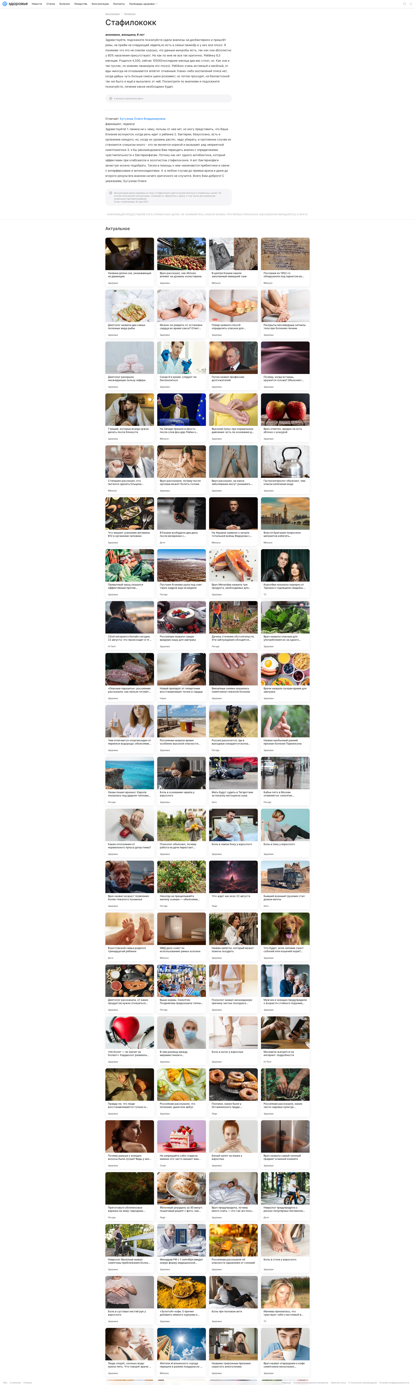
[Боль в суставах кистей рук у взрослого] (129, 1300)
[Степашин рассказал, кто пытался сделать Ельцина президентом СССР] (129, 469)
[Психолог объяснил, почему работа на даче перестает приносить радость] (181, 833)
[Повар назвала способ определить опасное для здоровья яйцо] (233, 314)
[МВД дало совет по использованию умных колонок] (181, 937)
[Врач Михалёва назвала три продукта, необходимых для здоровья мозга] (233, 573)
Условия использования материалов (311, 1382)
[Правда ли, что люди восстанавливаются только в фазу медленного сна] (129, 1092)
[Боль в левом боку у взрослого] (233, 833)
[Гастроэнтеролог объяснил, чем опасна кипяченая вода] (285, 469)
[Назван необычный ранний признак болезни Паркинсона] (285, 729)
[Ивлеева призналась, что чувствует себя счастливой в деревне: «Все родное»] (285, 1300)
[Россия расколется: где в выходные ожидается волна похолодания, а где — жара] (233, 729)
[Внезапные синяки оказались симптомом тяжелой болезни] (233, 677)
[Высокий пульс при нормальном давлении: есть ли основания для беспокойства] (233, 417)
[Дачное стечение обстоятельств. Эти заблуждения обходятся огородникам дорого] (233, 625)
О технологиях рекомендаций (363, 1382)
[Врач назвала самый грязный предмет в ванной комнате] (285, 1144)
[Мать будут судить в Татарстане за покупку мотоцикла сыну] (233, 781)
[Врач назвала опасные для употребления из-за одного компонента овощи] (285, 625)
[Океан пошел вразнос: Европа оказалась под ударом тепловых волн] (129, 781)
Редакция (286, 1382)
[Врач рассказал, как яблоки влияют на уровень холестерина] (181, 262)
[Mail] (5, 4)
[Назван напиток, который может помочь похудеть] (233, 937)
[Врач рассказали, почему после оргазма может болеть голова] (181, 469)
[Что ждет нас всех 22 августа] (233, 885)
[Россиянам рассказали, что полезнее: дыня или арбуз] (181, 1092)
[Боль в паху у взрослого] (285, 833)
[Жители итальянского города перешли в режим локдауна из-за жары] (181, 1352)
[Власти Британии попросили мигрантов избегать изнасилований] (285, 521)
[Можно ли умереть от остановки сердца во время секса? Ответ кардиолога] (181, 314)
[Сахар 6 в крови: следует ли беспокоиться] (181, 366)
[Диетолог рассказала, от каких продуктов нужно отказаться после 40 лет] (129, 988)
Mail (5, 1382)
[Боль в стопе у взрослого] (285, 1248)
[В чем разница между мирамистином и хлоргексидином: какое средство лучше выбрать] (181, 1040)
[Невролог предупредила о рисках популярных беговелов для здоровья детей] (285, 1196)
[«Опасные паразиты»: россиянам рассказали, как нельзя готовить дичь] (129, 677)
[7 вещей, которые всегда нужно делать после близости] (129, 417)
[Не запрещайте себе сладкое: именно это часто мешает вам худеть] (181, 1144)
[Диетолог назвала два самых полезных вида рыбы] (129, 314)
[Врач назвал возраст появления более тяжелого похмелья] (129, 885)
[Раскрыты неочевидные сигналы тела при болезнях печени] (285, 314)
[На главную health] (17, 4)
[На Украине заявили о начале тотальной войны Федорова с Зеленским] (233, 521)
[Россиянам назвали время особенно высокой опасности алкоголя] (181, 729)
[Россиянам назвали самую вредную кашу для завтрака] (181, 625)
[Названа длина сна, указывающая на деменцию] (129, 262)
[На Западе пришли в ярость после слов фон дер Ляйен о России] (181, 417)
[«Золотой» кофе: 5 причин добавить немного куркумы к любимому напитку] (181, 1300)
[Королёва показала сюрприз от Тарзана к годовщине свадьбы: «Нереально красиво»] (285, 573)
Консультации (112, 13)
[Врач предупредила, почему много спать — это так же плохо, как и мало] (233, 1196)
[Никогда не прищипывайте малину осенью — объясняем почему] (181, 885)
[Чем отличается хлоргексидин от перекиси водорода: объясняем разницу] (129, 729)
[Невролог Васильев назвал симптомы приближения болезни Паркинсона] (129, 1248)
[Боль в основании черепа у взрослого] (181, 781)
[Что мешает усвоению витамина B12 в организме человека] (129, 521)
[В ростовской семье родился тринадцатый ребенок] (129, 937)
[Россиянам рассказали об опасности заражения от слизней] (233, 1248)
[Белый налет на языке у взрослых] (233, 1144)
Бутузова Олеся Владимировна (142, 118)
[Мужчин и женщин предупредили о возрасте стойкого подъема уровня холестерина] (285, 988)
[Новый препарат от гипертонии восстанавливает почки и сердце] (181, 677)
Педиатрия (129, 13)
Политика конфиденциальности (394, 1382)
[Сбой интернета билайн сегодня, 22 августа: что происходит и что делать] (129, 625)
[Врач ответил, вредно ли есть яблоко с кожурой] (285, 417)
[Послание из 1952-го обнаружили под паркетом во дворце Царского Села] (285, 262)
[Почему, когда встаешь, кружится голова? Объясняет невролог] (285, 366)
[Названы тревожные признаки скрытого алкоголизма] (233, 1352)
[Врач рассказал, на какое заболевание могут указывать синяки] (233, 469)
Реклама (28, 1382)
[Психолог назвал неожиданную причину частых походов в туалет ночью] (233, 988)
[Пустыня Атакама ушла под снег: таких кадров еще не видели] (181, 573)
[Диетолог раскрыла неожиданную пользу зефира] (129, 366)
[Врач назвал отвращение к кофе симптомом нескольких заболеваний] (285, 1352)
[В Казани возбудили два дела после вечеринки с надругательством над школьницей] (181, 521)
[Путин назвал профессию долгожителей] (233, 366)
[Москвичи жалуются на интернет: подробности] (285, 1040)
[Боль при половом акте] (233, 1300)
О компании (15, 1382)
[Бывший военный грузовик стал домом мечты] (285, 885)
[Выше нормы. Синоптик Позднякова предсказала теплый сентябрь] (181, 988)
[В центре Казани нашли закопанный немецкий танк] (233, 262)
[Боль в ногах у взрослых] (233, 1040)
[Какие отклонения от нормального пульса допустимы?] (129, 833)
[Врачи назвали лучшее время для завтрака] (285, 677)
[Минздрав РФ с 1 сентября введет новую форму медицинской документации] (181, 1248)
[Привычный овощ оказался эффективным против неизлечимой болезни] (129, 573)
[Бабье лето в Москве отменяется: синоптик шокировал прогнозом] (285, 781)
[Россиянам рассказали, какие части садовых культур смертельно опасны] (285, 1092)
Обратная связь (338, 1382)
